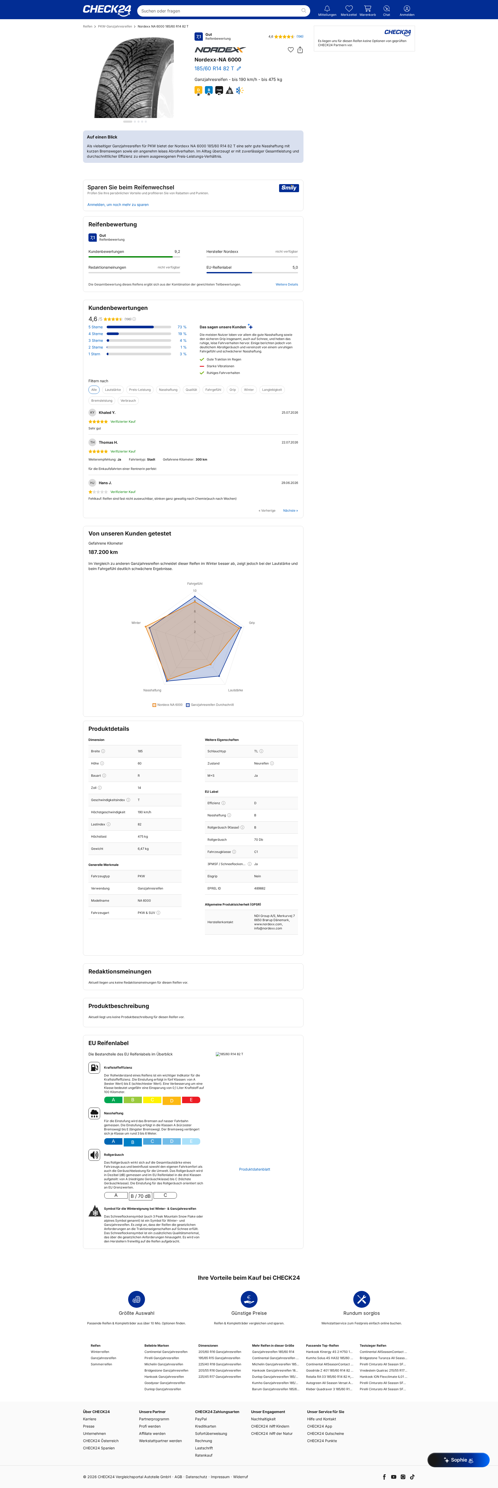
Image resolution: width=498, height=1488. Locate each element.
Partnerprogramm (154, 1419)
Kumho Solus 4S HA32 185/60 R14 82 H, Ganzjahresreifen (330, 1358)
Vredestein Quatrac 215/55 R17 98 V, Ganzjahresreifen (383, 1370)
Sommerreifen (101, 1364)
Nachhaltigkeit (263, 1419)
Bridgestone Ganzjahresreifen (166, 1370)
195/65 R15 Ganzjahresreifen (219, 1358)
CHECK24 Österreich (101, 1440)
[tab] (127, 122)
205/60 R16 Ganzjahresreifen (219, 1352)
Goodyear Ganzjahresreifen (164, 1383)
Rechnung (203, 1440)
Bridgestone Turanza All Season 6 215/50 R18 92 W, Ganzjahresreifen (383, 1358)
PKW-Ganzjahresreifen (115, 26)
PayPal (201, 1419)
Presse (88, 1426)
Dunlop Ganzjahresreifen (162, 1389)
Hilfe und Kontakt (321, 1419)
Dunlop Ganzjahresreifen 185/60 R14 (276, 1377)
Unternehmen (94, 1433)
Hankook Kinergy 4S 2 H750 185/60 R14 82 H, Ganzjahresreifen (330, 1352)
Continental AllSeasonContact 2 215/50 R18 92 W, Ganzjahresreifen (383, 1352)
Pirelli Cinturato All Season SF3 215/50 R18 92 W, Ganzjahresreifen (383, 1389)
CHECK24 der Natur (272, 1433)
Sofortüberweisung (211, 1433)
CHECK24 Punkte (322, 1440)
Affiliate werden (152, 1433)
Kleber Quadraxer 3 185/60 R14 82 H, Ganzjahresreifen (330, 1389)
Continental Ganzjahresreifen (166, 1352)
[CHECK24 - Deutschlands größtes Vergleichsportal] (107, 11)
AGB (178, 1477)
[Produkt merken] (290, 50)
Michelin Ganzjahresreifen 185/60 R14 (276, 1364)
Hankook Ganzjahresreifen (164, 1377)
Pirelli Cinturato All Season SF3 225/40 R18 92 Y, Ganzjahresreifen (383, 1364)
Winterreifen (100, 1352)
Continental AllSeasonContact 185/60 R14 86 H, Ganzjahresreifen (330, 1364)
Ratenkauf (203, 1455)
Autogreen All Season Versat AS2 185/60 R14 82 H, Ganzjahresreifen (330, 1383)
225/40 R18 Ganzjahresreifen (219, 1364)
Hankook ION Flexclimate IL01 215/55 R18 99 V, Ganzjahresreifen (383, 1377)
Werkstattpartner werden (160, 1440)
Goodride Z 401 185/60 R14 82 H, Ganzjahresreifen (330, 1370)
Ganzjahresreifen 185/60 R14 (273, 1352)
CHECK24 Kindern (270, 1426)
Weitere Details (287, 284)
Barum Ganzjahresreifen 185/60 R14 (276, 1389)
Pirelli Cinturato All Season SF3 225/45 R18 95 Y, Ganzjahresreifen (383, 1383)
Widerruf (240, 1477)
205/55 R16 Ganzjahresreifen (219, 1370)
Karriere (89, 1419)
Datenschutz (196, 1477)
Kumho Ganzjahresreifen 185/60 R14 (276, 1383)
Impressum (220, 1477)
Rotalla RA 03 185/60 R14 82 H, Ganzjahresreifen (330, 1377)
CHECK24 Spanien (99, 1448)
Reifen (87, 26)
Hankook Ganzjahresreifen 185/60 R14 (276, 1370)
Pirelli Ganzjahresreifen (161, 1358)
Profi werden (150, 1426)
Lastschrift (204, 1448)
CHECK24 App (319, 1426)
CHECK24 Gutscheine (325, 1433)
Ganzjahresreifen (103, 1358)
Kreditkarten (205, 1426)
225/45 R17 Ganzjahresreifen (219, 1377)
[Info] (103, 751)
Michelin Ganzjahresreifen (163, 1364)
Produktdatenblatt (254, 1169)
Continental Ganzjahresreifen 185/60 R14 (276, 1358)
